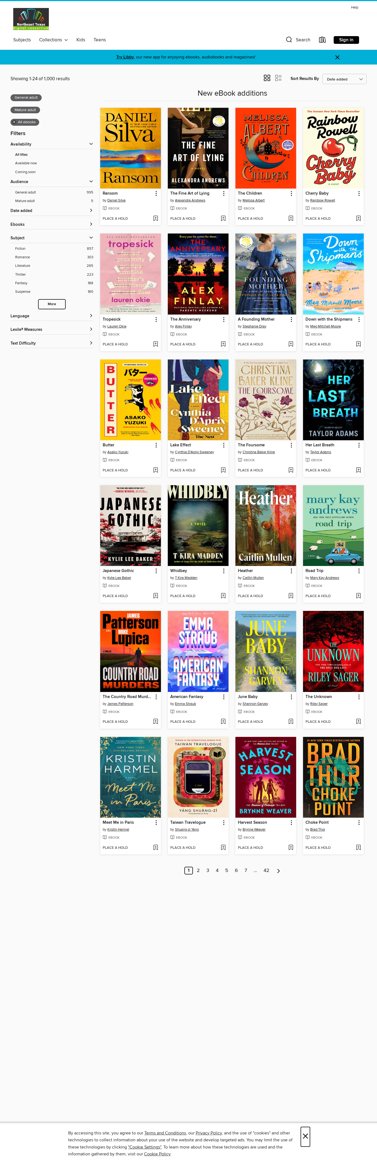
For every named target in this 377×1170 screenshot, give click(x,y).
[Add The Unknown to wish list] (358, 722)
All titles (21, 154)
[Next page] (278, 870)
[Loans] (322, 41)
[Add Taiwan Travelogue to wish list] (223, 848)
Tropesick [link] (112, 319)
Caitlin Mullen (253, 578)
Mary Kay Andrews (324, 578)
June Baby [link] (248, 696)
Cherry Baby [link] (317, 193)
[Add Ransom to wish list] (155, 218)
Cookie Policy (157, 1154)
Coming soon (25, 172)
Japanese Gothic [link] (118, 570)
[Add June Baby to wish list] (290, 722)
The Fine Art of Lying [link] (189, 193)
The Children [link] (250, 193)
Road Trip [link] (314, 570)
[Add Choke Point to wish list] (358, 848)
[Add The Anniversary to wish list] (223, 344)
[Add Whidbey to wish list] (223, 596)
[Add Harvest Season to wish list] (290, 848)
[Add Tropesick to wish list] (155, 344)
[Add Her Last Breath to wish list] (358, 470)
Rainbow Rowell (322, 200)
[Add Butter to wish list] (155, 470)
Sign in (346, 40)
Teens (100, 40)
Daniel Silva (116, 200)
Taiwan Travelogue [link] (188, 822)
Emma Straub (185, 704)
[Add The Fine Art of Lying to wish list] (223, 218)
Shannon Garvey (255, 704)
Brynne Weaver (254, 829)
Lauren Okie (116, 326)
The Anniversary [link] (185, 319)
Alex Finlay (183, 326)
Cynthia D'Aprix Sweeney (194, 452)
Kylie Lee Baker (119, 578)
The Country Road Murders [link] (128, 696)
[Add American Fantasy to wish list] (223, 722)
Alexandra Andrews (190, 200)
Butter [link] (108, 445)
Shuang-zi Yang (187, 829)
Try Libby (125, 57)
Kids (80, 40)
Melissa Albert (254, 200)
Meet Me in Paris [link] (118, 822)
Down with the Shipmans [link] (329, 319)
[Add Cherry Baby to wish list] (358, 218)
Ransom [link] (110, 193)
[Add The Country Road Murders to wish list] (155, 722)
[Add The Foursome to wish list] (290, 470)
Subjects (22, 40)
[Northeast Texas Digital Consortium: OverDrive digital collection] (31, 19)
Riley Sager (319, 704)
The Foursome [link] (251, 445)
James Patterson (120, 704)
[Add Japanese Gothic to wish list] (155, 596)
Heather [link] (245, 570)
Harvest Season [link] (252, 822)
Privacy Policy (209, 1133)
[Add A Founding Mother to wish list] (290, 344)
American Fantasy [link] (186, 696)
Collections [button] (51, 40)
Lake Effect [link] (180, 445)
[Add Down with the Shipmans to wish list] (358, 344)
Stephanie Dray (254, 326)
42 (266, 871)
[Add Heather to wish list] (290, 596)
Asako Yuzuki (117, 452)
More (52, 304)
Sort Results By (305, 78)
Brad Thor (317, 829)
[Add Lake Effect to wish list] (223, 470)
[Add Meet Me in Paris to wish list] (155, 848)
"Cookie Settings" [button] (144, 1147)
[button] (297, 41)
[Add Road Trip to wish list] (358, 596)
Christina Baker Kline (259, 452)
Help (354, 8)
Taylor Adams (320, 452)
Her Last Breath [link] (320, 445)
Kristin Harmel (118, 829)
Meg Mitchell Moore (325, 326)
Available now (26, 163)
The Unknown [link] (319, 696)
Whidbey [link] (178, 570)
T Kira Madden (186, 578)
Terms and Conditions (165, 1133)
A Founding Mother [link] (256, 319)
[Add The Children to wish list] (290, 218)
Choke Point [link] (317, 822)
